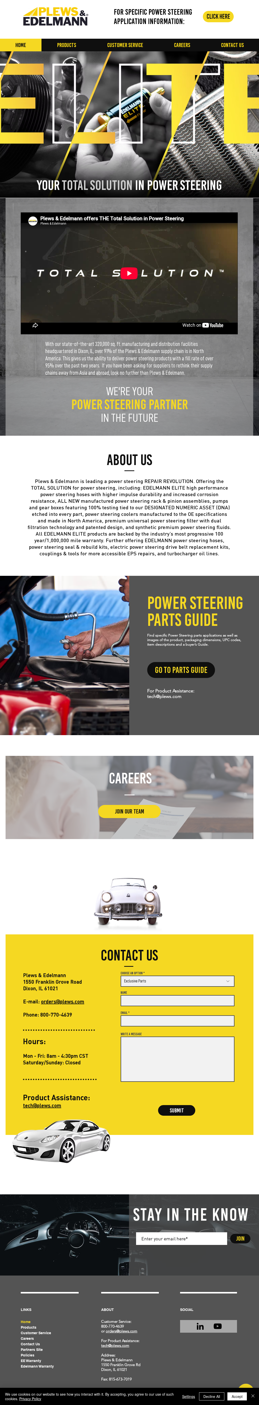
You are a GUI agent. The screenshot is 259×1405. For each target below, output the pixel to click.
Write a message (131, 1034)
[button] (66, 45)
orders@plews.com (62, 1001)
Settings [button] (188, 1396)
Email (124, 1013)
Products (28, 1327)
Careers (27, 1338)
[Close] (253, 1396)
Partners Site (32, 1350)
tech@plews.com (164, 696)
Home (26, 1322)
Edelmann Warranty (37, 1366)
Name (124, 993)
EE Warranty (31, 1361)
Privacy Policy (30, 1398)
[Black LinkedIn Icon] (200, 1326)
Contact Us (30, 1344)
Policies (27, 1355)
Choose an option (132, 973)
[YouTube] (218, 1326)
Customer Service (36, 1333)
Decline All (211, 1396)
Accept (237, 1396)
